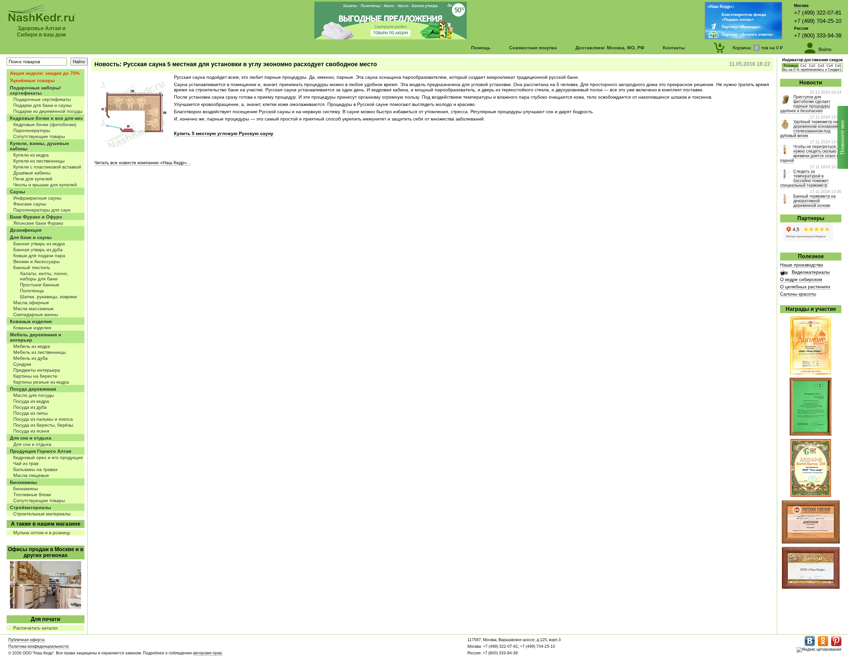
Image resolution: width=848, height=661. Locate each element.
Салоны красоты (798, 294)
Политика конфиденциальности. (39, 646)
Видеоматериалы (811, 272)
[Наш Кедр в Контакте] (810, 644)
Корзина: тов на (758, 47)
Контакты (674, 47)
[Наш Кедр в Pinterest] (836, 644)
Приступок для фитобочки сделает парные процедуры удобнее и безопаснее (805, 104)
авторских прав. (208, 653)
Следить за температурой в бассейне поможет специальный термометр (804, 178)
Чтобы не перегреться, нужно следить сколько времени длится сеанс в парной (809, 153)
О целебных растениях (805, 286)
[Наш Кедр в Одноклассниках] (823, 644)
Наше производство (801, 264)
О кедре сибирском (801, 279)
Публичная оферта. (26, 639)
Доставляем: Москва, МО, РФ (609, 47)
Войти (825, 49)
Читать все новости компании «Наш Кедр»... (142, 162)
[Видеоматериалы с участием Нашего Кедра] (784, 273)
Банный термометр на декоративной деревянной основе (814, 201)
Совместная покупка (533, 47)
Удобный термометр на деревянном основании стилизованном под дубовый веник (809, 128)
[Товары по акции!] (390, 37)
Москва (801, 5)
